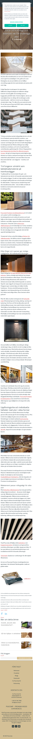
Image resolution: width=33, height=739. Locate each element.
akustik (3, 429)
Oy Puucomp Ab (16, 680)
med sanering (24, 419)
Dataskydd (16, 678)
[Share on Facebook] (3, 614)
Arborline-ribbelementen (11, 490)
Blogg (16, 675)
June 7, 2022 (4, 610)
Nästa (2, 617)
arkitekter (22, 543)
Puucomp (18, 39)
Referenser (16, 670)
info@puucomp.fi (16, 702)
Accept (10, 25)
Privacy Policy (7, 11)
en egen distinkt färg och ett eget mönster (16, 274)
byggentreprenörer (7, 545)
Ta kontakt (4, 555)
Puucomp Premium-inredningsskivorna (12, 213)
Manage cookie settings (16, 22)
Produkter (16, 673)
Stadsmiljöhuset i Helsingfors (10, 477)
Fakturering (16, 683)
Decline (23, 25)
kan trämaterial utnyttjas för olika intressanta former (15, 152)
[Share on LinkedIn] (6, 614)
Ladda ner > (27, 578)
